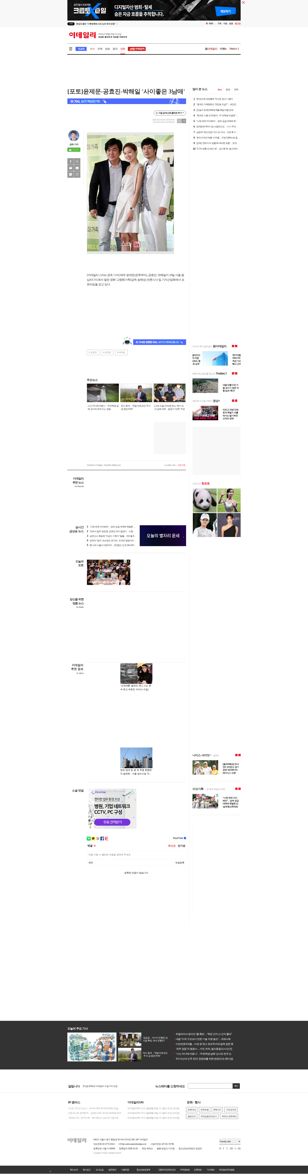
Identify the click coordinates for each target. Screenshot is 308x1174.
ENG (211, 23)
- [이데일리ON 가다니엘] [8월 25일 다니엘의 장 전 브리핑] (153, 1108)
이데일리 (98, 35)
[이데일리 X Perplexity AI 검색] (126, 101)
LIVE (71, 23)
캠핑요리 (192, 1116)
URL (77, 174)
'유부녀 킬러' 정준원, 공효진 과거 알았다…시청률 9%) (113, 531)
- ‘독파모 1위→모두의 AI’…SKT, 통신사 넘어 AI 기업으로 (92, 1118)
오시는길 (99, 1169)
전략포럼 (204, 1109)
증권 (228, 89)
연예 (99, 48)
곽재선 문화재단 (229, 1116)
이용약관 (125, 1169)
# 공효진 (93, 352)
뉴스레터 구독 (169, 465)
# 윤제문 (107, 352)
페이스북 (70, 161)
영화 (122, 48)
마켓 (223, 48)
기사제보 (210, 1169)
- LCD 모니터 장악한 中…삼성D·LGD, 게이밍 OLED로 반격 (94, 1113)
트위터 (77, 161)
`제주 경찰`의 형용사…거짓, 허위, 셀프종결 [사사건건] (202, 1048)
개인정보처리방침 (226, 1169)
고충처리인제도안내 (166, 1169)
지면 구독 (181, 465)
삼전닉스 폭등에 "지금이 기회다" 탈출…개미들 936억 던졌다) (116, 536)
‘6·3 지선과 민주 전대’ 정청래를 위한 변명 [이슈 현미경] (203, 1058)
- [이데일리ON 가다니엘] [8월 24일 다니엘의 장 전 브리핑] (153, 1113)
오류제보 (197, 1169)
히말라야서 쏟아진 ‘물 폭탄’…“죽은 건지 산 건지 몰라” (202, 1034)
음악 (115, 48)
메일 (70, 168)
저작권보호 (185, 1169)
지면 (225, 23)
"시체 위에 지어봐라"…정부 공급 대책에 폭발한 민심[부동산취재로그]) (120, 526)
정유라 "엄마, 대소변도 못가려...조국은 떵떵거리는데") (113, 540)
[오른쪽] (128, 561)
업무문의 (112, 1169)
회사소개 (74, 1169)
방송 (107, 48)
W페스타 (217, 1109)
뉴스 (220, 89)
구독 (219, 23)
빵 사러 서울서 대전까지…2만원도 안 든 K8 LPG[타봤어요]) (115, 545)
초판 (231, 23)
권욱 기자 (73, 144)
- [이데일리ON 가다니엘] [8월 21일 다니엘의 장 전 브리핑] (153, 1118)
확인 (236, 1086)
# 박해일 (121, 352)
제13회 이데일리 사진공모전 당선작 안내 (101, 1086)
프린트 (77, 168)
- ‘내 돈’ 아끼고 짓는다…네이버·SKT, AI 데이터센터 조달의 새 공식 (94, 1108)
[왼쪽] (125, 561)
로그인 (238, 23)
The (234, 48)
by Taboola (79, 486)
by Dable (80, 607)
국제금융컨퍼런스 (208, 1116)
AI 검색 (81, 49)
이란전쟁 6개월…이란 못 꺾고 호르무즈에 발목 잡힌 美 (203, 1044)
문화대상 (192, 1109)
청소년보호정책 (143, 1169)
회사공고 (86, 1169)
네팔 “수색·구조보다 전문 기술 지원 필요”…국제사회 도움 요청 (207, 1039)
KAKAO (70, 174)
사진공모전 (231, 1109)
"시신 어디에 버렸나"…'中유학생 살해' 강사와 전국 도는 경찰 (206, 1053)
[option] (128, 24)
